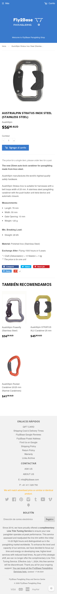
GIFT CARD (28, 426)
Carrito (51, 3)
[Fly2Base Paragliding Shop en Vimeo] (50, 500)
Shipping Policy (28, 446)
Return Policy (28, 450)
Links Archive (28, 458)
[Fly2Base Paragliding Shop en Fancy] (28, 506)
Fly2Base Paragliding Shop (30, 583)
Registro (49, 519)
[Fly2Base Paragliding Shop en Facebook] (14, 500)
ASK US (28, 468)
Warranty (28, 454)
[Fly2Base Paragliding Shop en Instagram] (28, 500)
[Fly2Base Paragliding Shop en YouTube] (43, 500)
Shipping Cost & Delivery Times (29, 430)
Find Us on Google (28, 442)
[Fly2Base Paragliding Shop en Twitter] (7, 500)
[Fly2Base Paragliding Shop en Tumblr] (36, 500)
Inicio (4, 46)
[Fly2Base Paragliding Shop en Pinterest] (21, 500)
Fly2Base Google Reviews (28, 434)
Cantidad (6, 135)
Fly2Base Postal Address (28, 438)
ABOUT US (28, 474)
